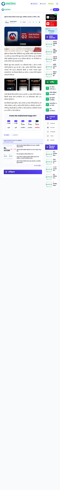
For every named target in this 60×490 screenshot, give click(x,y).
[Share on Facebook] (33, 22)
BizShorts (35, 4)
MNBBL (7, 135)
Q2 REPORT (15, 135)
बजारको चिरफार (13, 21)
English (51, 4)
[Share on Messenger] (39, 22)
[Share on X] (36, 22)
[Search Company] (57, 3)
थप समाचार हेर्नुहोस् (38, 165)
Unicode (44, 4)
